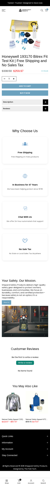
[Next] (46, 404)
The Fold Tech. (30, 469)
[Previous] (3, 404)
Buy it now (25, 93)
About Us (6, 302)
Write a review (25, 362)
